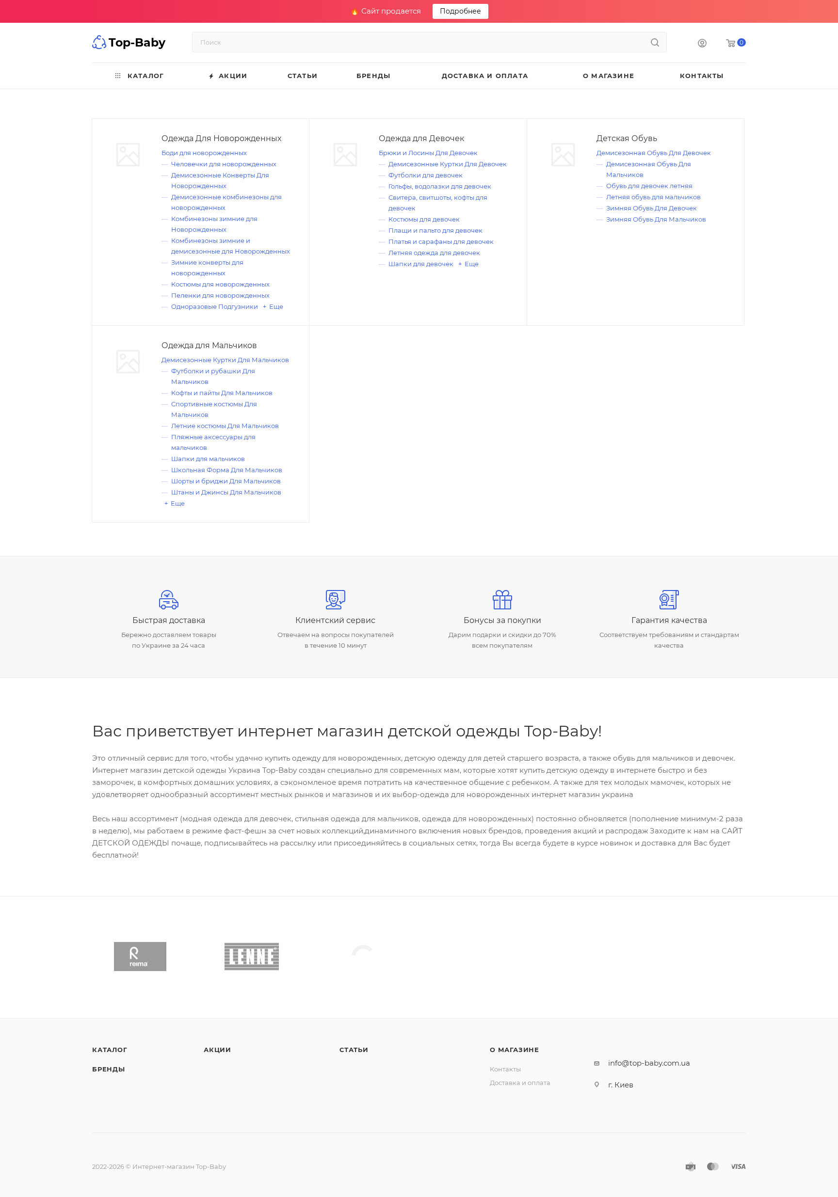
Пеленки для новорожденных (220, 295)
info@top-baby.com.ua (649, 1063)
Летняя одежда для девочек (434, 252)
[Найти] (655, 42)
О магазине (514, 1049)
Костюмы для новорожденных (220, 284)
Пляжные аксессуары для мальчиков (213, 442)
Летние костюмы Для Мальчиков (225, 426)
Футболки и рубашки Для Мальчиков (213, 376)
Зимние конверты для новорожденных (207, 267)
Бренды (108, 1069)
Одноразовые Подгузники (214, 306)
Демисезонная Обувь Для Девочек (653, 153)
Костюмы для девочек (424, 219)
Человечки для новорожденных (223, 164)
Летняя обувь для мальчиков (653, 197)
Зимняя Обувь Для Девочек (651, 208)
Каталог (110, 1049)
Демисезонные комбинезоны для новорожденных (226, 202)
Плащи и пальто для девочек (435, 230)
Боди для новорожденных (204, 153)
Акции (217, 1049)
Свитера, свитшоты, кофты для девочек (437, 202)
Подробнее (460, 11)
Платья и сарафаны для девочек (441, 241)
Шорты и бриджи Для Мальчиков (226, 481)
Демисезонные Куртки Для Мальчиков (225, 360)
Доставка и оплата (520, 1082)
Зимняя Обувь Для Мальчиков (656, 219)
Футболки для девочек (425, 175)
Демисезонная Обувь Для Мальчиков (648, 169)
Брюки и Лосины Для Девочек (428, 153)
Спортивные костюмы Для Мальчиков (214, 409)
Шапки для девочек (420, 264)
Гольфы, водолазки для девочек (439, 186)
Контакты (505, 1069)
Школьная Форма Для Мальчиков (226, 470)
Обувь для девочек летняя (649, 186)
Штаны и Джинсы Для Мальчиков (226, 492)
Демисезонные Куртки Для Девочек (447, 164)
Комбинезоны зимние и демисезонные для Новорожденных (230, 246)
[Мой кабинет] (702, 44)
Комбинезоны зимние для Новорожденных (214, 224)
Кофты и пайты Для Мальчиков (222, 393)
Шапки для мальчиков (208, 459)
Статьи (354, 1049)
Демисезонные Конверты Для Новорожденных (220, 180)
